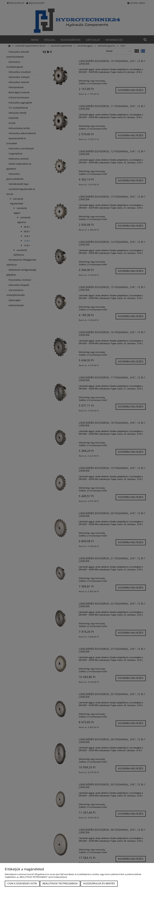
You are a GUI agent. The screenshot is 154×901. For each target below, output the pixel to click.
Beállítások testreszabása (60, 883)
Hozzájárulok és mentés (99, 883)
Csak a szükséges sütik (22, 883)
